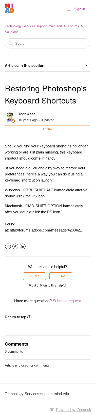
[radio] (34, 276)
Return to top (15, 317)
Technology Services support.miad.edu (33, 26)
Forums (73, 26)
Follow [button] (47, 129)
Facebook (8, 246)
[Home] (9, 11)
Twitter (15, 246)
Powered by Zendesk (73, 409)
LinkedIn (23, 246)
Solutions (11, 32)
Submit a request (67, 301)
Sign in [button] (79, 9)
